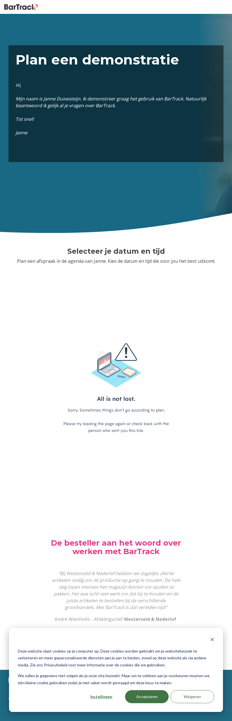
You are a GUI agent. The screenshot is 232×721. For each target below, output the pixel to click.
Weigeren (192, 696)
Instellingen (101, 696)
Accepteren (147, 696)
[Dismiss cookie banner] (212, 640)
